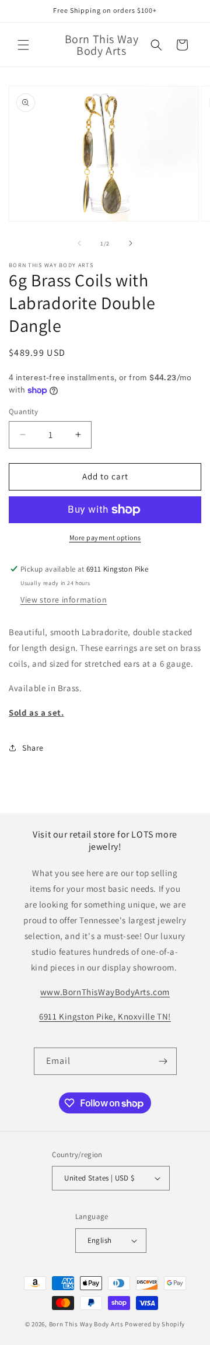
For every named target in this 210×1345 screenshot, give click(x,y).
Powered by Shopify (155, 1324)
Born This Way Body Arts (86, 1324)
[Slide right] (131, 243)
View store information (63, 599)
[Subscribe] (163, 1061)
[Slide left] (79, 243)
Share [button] (33, 747)
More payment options (105, 537)
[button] (23, 45)
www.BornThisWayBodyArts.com (105, 991)
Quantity (23, 411)
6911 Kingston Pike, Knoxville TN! (105, 1016)
